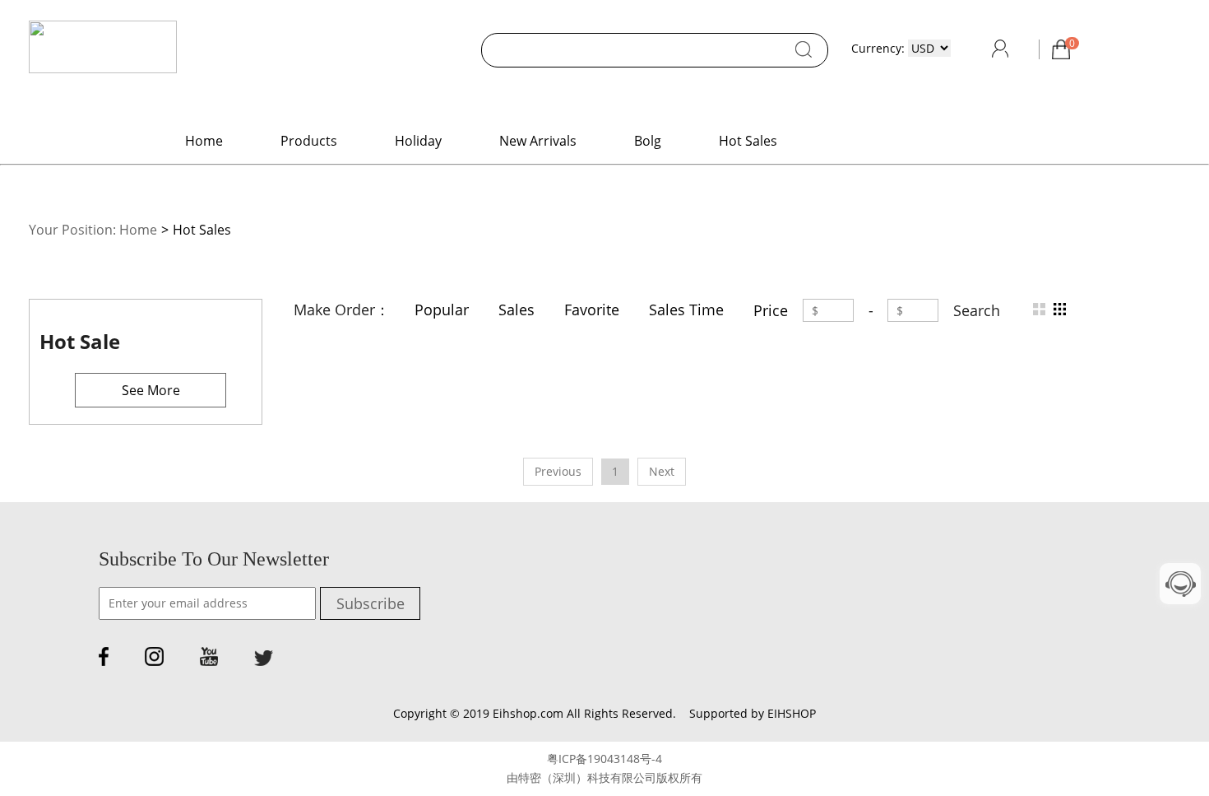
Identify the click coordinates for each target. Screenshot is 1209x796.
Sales (516, 309)
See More (151, 390)
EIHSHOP (791, 713)
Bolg (647, 141)
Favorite (591, 309)
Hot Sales (748, 141)
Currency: (878, 48)
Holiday (418, 141)
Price (770, 310)
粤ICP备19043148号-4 (604, 758)
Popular (442, 309)
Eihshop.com (528, 713)
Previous (558, 471)
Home (204, 141)
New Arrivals (538, 141)
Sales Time (686, 309)
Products (308, 141)
